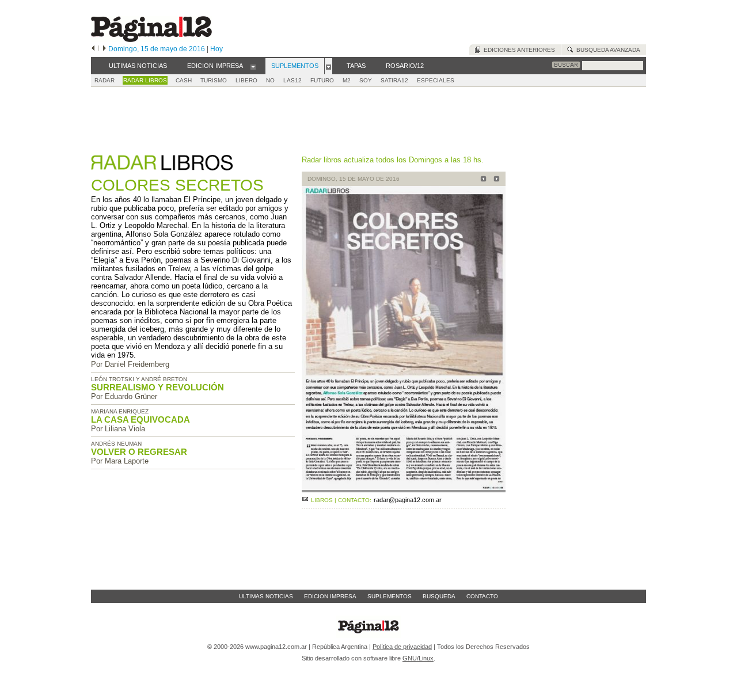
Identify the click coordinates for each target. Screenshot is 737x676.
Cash (184, 80)
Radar (104, 80)
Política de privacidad (402, 646)
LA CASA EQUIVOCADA (140, 419)
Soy (365, 80)
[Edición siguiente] (104, 49)
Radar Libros (145, 80)
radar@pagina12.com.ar (408, 499)
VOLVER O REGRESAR (139, 452)
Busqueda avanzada (606, 50)
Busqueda (439, 596)
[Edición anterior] (93, 49)
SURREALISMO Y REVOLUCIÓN (157, 387)
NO (270, 80)
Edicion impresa (330, 596)
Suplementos (389, 596)
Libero (246, 80)
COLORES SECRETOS (177, 185)
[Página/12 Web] (151, 39)
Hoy (216, 49)
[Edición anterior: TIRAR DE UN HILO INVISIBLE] (482, 180)
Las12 (292, 80)
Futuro (322, 80)
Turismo (213, 80)
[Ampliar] (404, 487)
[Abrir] (253, 66)
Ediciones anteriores (517, 50)
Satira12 (394, 80)
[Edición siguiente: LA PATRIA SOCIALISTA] (495, 180)
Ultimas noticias (266, 596)
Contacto (482, 596)
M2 (347, 80)
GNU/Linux (418, 658)
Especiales (435, 80)
